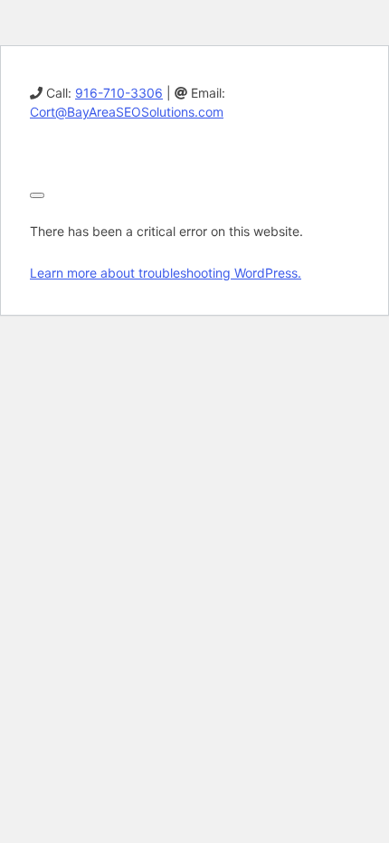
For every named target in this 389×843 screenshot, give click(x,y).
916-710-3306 (119, 92)
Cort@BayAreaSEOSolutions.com (126, 111)
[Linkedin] (36, 153)
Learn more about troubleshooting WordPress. (165, 272)
